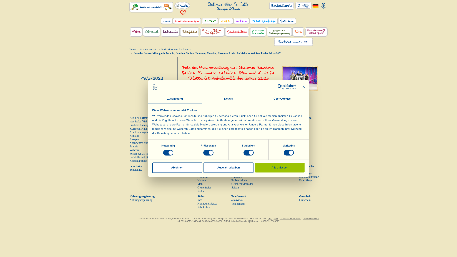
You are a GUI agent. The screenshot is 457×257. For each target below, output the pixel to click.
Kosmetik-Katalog (140, 128)
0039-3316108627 (270, 221)
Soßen (201, 191)
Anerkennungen (139, 132)
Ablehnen (177, 167)
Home (132, 49)
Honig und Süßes (207, 203)
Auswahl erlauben (228, 167)
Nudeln (201, 180)
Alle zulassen (280, 167)
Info (199, 199)
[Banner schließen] (303, 87)
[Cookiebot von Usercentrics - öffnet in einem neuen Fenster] (280, 87)
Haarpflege (305, 180)
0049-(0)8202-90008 (212, 221)
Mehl (200, 183)
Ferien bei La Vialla (141, 153)
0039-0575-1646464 (191, 221)
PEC (270, 218)
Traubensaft (238, 203)
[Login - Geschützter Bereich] (324, 5)
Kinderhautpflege (309, 176)
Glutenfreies (204, 187)
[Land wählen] (316, 5)
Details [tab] (228, 98)
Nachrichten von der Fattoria (175, 49)
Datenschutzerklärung (290, 218)
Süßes (201, 196)
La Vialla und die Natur (143, 157)
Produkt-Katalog (139, 125)
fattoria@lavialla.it (240, 221)
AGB (276, 218)
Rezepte (134, 139)
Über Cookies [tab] (282, 98)
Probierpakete (239, 180)
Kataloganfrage (138, 160)
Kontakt (134, 135)
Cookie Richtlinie (311, 218)
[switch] (208, 153)
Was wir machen (148, 49)
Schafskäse (136, 166)
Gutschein (305, 196)
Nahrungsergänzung (142, 196)
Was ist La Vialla (139, 121)
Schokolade (204, 207)
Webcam (134, 150)
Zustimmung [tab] (175, 98)
